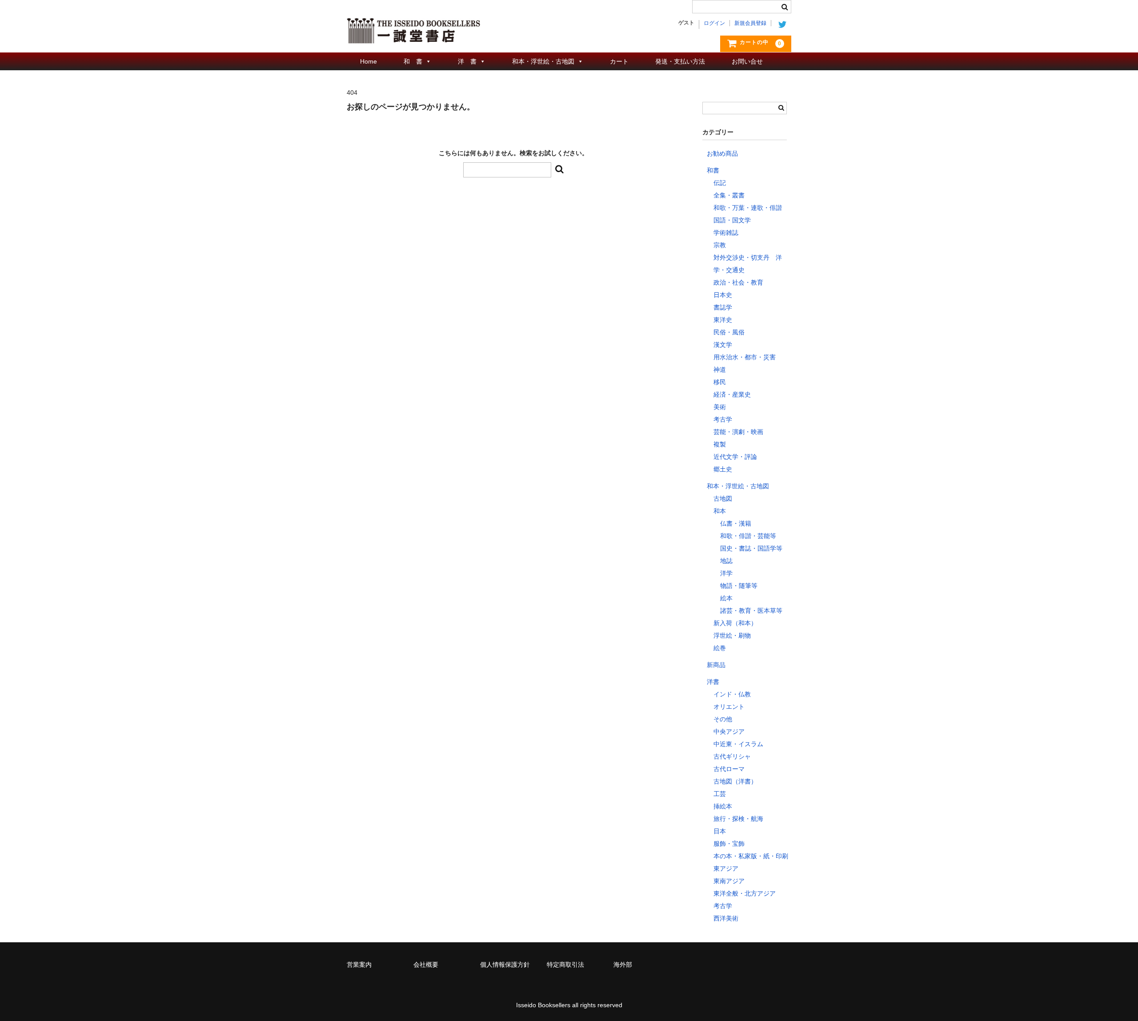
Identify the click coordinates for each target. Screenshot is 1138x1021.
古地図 (722, 498)
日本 (719, 831)
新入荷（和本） (735, 623)
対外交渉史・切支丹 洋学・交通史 (747, 263)
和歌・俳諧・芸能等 (748, 535)
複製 (719, 444)
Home (368, 61)
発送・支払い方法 (680, 61)
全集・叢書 (729, 195)
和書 (713, 170)
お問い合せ (747, 61)
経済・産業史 (732, 394)
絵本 (726, 598)
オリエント (729, 706)
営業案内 (359, 964)
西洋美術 (725, 918)
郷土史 (722, 469)
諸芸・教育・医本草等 (751, 610)
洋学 (726, 573)
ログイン (714, 23)
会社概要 (425, 964)
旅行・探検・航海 (738, 818)
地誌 (726, 560)
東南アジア (729, 880)
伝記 (719, 182)
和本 (719, 511)
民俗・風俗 (729, 332)
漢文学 (722, 344)
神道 (719, 369)
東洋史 (722, 319)
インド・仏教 (732, 694)
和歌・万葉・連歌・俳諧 (747, 207)
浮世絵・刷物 (732, 635)
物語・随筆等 (738, 585)
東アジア (725, 868)
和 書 (413, 61)
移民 (719, 382)
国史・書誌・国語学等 (751, 548)
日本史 (722, 294)
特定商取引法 (565, 964)
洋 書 (467, 61)
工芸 (719, 793)
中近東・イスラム (738, 744)
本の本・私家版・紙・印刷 (750, 856)
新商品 (716, 664)
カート (619, 61)
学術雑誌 (725, 232)
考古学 (722, 419)
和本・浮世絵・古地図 (543, 61)
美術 (719, 406)
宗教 (719, 245)
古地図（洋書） (735, 781)
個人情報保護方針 (505, 964)
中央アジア (729, 731)
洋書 (713, 681)
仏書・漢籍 (735, 523)
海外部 (622, 964)
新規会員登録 (750, 23)
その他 (722, 719)
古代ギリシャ (732, 756)
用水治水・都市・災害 (744, 357)
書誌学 (722, 307)
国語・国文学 (732, 220)
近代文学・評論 (735, 456)
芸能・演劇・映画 (738, 431)
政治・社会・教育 (738, 282)
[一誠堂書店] (413, 34)
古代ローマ (729, 768)
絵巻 (719, 647)
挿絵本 (722, 806)
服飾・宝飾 (729, 843)
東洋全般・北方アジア (744, 893)
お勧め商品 (722, 153)
